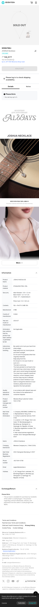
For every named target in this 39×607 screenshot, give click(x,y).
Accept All (32, 603)
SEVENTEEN (6, 48)
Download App (31, 581)
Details (10, 86)
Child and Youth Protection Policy (12, 525)
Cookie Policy (6, 528)
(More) (21, 598)
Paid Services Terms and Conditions (14, 523)
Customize (21, 603)
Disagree (4, 603)
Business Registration (9, 551)
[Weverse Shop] (3, 2)
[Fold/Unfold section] (19, 272)
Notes (28, 86)
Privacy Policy (30, 525)
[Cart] (31, 2)
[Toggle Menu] (36, 2)
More (18, 263)
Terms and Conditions (9, 520)
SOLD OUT (19, 69)
